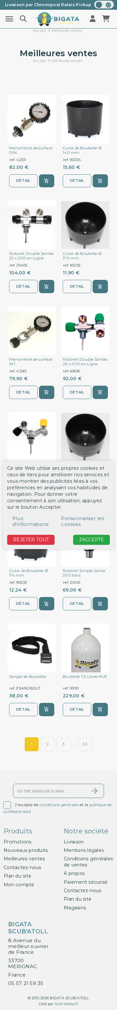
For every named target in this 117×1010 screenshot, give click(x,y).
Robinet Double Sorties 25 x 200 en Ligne (31, 255)
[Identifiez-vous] (93, 19)
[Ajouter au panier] (46, 181)
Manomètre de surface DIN (30, 150)
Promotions (18, 842)
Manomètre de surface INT (30, 361)
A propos (74, 873)
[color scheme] (104, 4)
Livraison (74, 842)
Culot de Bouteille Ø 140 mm (82, 150)
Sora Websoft (66, 1004)
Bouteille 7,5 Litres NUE (85, 676)
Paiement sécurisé (86, 882)
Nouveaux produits (26, 850)
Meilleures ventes (24, 859)
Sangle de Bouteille (27, 676)
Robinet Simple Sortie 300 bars (84, 573)
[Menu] (9, 19)
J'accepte (91, 540)
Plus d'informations (30, 522)
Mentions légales (84, 850)
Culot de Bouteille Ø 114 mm (28, 573)
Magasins (75, 908)
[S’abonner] (94, 791)
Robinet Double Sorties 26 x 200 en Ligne (85, 361)
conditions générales (59, 804)
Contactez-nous (22, 867)
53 (85, 744)
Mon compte (19, 885)
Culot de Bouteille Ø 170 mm (82, 255)
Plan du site (17, 876)
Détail (23, 180)
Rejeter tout (31, 540)
